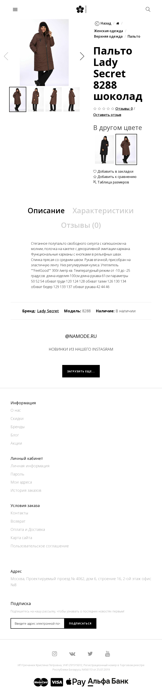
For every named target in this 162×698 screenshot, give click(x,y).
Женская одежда (108, 31)
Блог (15, 434)
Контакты (19, 512)
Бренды (18, 426)
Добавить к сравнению (116, 177)
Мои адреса (21, 482)
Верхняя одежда (108, 36)
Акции (16, 443)
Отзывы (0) (81, 225)
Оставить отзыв (107, 114)
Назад (106, 23)
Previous (6, 56)
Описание (46, 210)
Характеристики (103, 210)
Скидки (17, 418)
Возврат (18, 521)
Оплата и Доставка (28, 529)
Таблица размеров (113, 182)
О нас (16, 410)
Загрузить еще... (81, 371)
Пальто (134, 36)
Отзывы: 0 (124, 108)
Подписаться (80, 623)
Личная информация (30, 465)
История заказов (26, 490)
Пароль (17, 474)
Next (82, 56)
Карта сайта (21, 537)
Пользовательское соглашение (40, 545)
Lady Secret (48, 310)
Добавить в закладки (115, 171)
